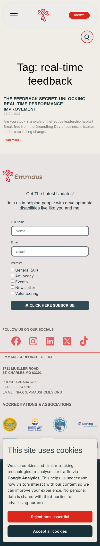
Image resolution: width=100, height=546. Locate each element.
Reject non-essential (50, 516)
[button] (13, 15)
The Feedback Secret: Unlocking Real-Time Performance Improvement (44, 104)
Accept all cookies (50, 531)
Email (14, 242)
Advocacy (24, 275)
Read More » (13, 140)
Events (21, 281)
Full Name (18, 222)
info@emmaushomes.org (38, 392)
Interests (16, 263)
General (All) (26, 269)
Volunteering (26, 293)
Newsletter (25, 287)
